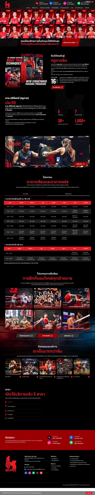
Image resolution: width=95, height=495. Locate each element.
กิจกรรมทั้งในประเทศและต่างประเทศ (78, 462)
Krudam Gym (57, 4)
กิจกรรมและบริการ (65, 7)
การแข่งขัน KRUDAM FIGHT (77, 460)
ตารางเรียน (54, 468)
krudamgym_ (71, 4)
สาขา (72, 7)
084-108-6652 (43, 4)
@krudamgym (85, 4)
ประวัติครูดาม (55, 458)
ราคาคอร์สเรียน (55, 469)
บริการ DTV (73, 466)
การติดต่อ (87, 7)
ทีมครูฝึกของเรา (55, 460)
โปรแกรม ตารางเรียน (45, 7)
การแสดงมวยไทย (74, 458)
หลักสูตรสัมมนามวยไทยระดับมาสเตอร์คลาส (80, 464)
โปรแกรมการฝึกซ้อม (56, 466)
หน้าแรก (28, 7)
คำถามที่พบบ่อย (79, 7)
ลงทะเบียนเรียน (55, 7)
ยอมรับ (89, 493)
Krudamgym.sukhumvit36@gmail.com (35, 469)
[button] (7, 23)
